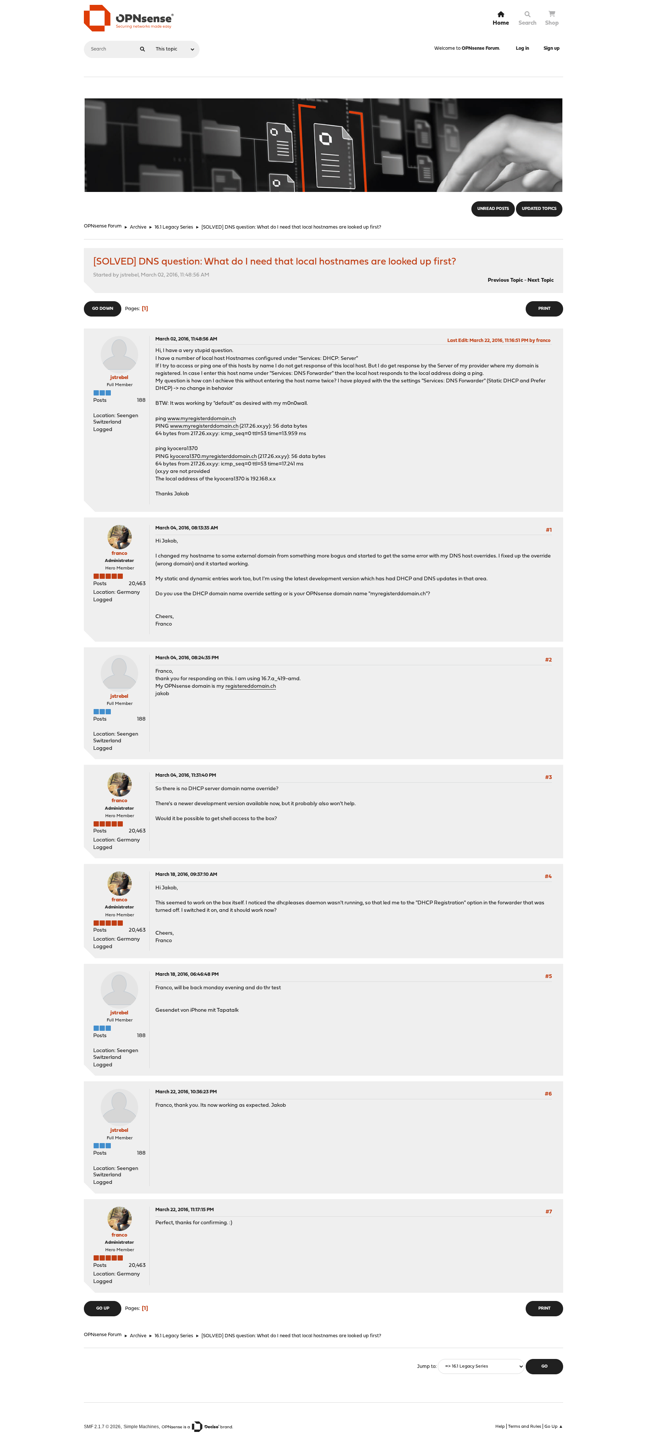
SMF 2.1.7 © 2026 (102, 1426)
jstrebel (119, 378)
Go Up (102, 1309)
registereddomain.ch (250, 686)
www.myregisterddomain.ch (201, 419)
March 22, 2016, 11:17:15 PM (184, 1209)
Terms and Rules (524, 1426)
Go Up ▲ (553, 1426)
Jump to (426, 1366)
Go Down (102, 309)
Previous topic (505, 280)
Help (500, 1426)
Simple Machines (141, 1426)
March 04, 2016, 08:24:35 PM (187, 658)
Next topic (541, 280)
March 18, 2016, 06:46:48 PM (187, 974)
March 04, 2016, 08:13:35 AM (186, 528)
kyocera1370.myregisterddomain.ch (213, 456)
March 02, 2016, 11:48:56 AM (186, 339)
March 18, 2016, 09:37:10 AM (186, 874)
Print (544, 309)
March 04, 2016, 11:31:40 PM (185, 775)
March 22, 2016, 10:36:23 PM (186, 1092)
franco (119, 553)
